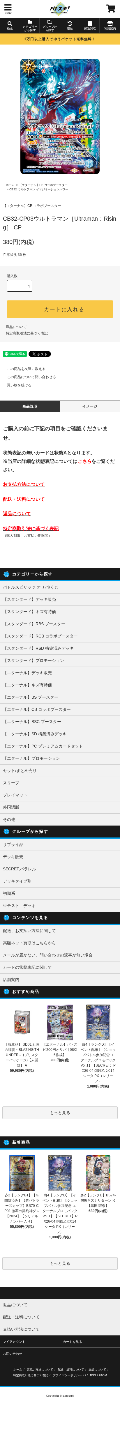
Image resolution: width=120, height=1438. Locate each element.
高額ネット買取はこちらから (29, 943)
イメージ (90, 406)
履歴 (70, 28)
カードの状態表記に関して (27, 967)
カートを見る (72, 1341)
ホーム (10, 185)
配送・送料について (71, 1369)
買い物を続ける (19, 385)
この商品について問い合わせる (31, 377)
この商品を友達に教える (26, 369)
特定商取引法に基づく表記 (27, 333)
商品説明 (30, 406)
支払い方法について (40, 1369)
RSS (93, 1375)
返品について (16, 327)
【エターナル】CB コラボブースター (43, 185)
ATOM (103, 1375)
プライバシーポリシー (67, 1375)
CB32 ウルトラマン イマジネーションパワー (38, 189)
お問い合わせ (12, 1353)
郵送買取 (90, 28)
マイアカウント (14, 1341)
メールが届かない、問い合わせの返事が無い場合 (48, 955)
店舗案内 (11, 979)
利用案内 (110, 28)
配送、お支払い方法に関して (29, 930)
